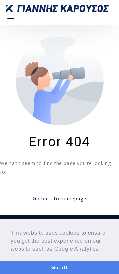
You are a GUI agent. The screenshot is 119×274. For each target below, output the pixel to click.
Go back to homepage (59, 198)
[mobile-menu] (10, 21)
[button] (103, 249)
